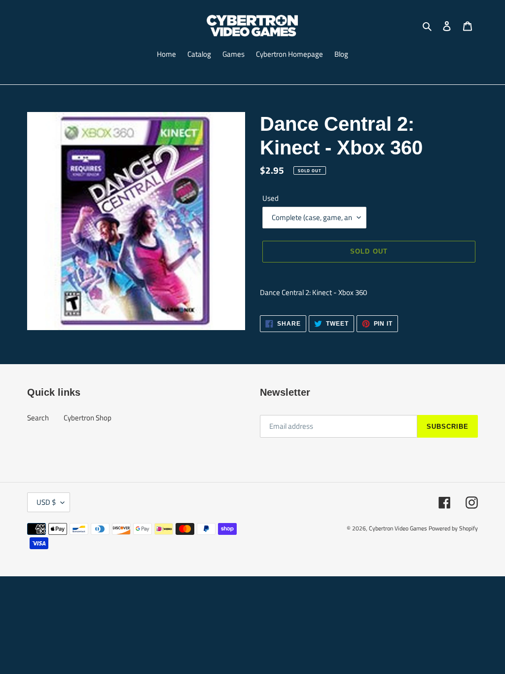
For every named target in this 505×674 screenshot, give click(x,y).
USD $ (46, 502)
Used (270, 198)
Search (38, 417)
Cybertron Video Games (398, 528)
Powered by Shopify (453, 528)
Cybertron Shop (87, 417)
